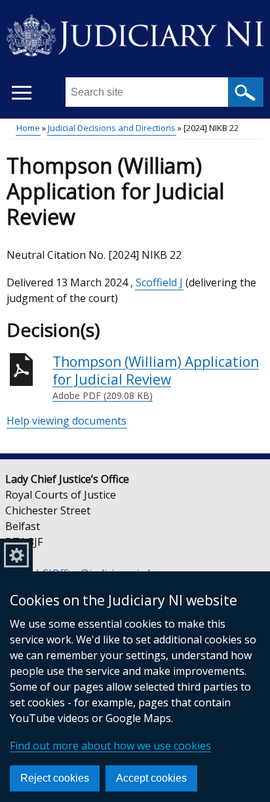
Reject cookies (54, 778)
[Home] (135, 32)
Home (28, 128)
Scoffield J (159, 282)
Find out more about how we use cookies (110, 745)
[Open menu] (21, 93)
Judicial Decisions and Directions (112, 128)
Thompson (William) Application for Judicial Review (155, 377)
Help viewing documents (66, 420)
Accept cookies (151, 778)
